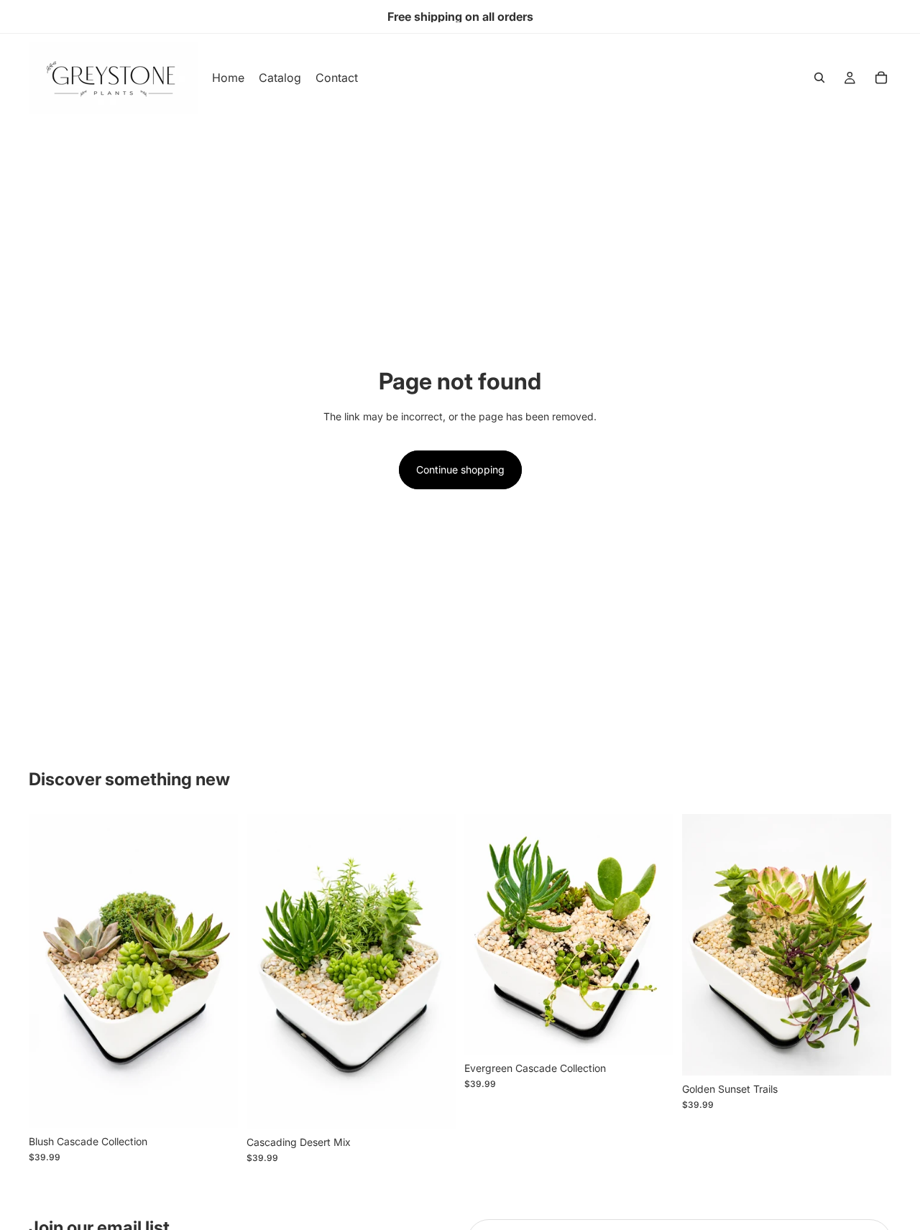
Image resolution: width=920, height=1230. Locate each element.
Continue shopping (460, 469)
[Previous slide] (50, 971)
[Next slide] (216, 971)
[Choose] (216, 1106)
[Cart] (881, 77)
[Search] (819, 77)
